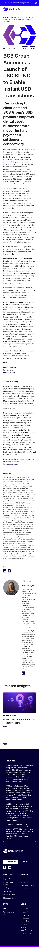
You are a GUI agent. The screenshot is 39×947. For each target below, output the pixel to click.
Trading (6, 888)
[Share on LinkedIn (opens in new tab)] (4, 571)
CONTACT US (10, 862)
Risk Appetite (26, 933)
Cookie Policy (26, 915)
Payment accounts (10, 879)
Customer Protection (25, 920)
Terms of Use (26, 908)
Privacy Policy (26, 912)
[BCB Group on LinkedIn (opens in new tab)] (9, 867)
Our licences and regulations (27, 887)
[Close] (36, 3)
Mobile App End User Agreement (27, 929)
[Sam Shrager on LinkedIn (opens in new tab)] (23, 673)
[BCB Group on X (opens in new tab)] (4, 867)
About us (24, 882)
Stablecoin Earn (9, 898)
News (33, 48)
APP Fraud (7, 908)
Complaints (25, 924)
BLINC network (11, 164)
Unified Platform (9, 895)
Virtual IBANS (8, 891)
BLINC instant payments (8, 883)
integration (26, 191)
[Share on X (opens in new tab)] (9, 571)
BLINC (14, 17)
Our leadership (26, 879)
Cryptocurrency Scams (9, 913)
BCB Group (7, 17)
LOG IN (24, 862)
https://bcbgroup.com (11, 464)
